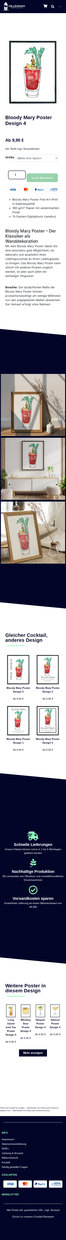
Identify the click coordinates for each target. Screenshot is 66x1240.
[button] (33, 1053)
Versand (54, 1210)
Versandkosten (31, 148)
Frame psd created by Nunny (38, 1110)
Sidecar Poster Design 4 (55, 1023)
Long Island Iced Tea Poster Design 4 (11, 1027)
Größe (9, 157)
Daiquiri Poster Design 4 (40, 1023)
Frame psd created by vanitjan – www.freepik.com (20, 1108)
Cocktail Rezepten (44, 1216)
